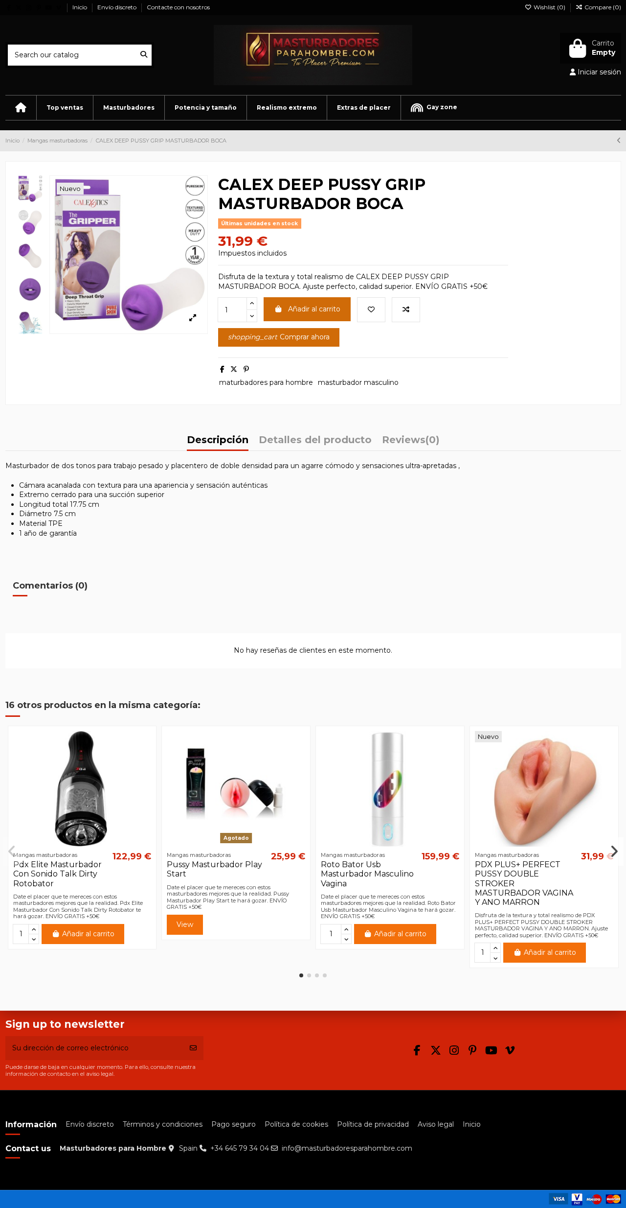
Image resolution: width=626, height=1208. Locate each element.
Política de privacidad (373, 1124)
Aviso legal (436, 1124)
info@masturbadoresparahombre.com (347, 1148)
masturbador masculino (358, 382)
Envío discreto (117, 7)
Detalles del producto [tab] (315, 440)
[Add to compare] (406, 309)
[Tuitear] (233, 369)
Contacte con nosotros (178, 7)
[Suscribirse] (193, 1048)
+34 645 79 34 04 (239, 1148)
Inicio (80, 7)
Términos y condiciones (162, 1124)
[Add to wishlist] (371, 309)
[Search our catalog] (144, 55)
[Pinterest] (246, 369)
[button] (64, 107)
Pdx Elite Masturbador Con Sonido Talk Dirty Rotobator (57, 874)
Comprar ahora (279, 336)
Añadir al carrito (314, 309)
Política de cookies (296, 1124)
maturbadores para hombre (266, 382)
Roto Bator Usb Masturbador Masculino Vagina (367, 874)
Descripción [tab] (217, 440)
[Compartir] (222, 369)
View (185, 924)
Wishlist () (549, 7)
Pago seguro (233, 1124)
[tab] (411, 442)
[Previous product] (619, 140)
